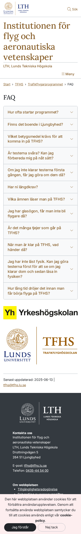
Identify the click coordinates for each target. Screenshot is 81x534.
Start (6, 84)
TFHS (19, 84)
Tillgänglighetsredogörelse (38, 489)
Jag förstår (20, 527)
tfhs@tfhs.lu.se (14, 385)
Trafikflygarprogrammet (45, 84)
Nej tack (51, 527)
